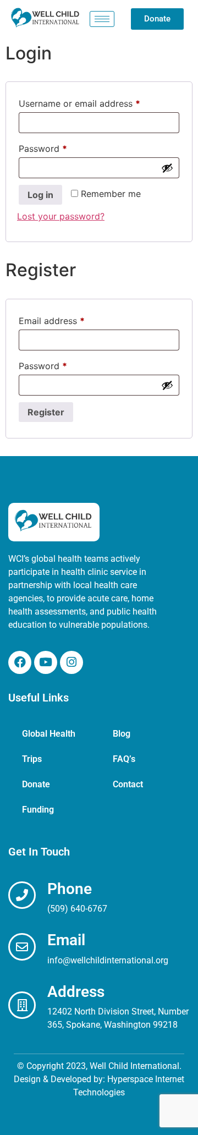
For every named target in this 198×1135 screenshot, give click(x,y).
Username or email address (98, 102)
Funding (38, 809)
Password (61, 147)
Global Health (48, 733)
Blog (121, 733)
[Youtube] (45, 662)
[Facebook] (19, 662)
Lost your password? (61, 216)
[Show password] (167, 168)
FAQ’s (124, 759)
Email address (70, 319)
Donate (36, 784)
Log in (40, 194)
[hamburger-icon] (102, 19)
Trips (32, 759)
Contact (128, 784)
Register (46, 412)
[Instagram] (71, 662)
